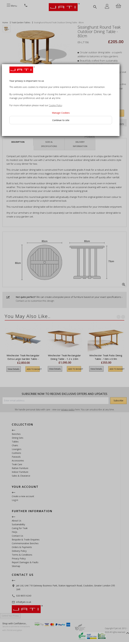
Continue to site (60, 120)
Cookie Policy (55, 105)
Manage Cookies (61, 112)
